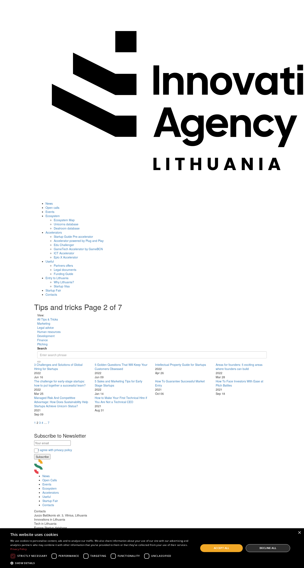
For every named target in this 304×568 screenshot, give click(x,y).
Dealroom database (67, 228)
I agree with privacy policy (55, 450)
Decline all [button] (268, 548)
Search (42, 348)
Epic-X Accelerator (66, 257)
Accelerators (53, 232)
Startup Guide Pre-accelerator (73, 236)
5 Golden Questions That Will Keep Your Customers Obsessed (121, 367)
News (49, 203)
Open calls (52, 207)
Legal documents (65, 270)
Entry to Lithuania (56, 278)
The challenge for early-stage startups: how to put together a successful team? (60, 383)
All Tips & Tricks (47, 319)
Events (49, 212)
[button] (101, 563)
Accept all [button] (221, 548)
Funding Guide (63, 274)
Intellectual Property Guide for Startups (180, 365)
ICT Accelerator (64, 253)
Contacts (51, 294)
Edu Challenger (64, 245)
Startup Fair (53, 290)
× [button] (299, 532)
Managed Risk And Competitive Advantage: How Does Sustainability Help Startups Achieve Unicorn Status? (61, 402)
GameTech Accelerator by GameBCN (78, 249)
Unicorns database (66, 224)
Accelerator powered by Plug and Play (79, 241)
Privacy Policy (18, 549)
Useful (49, 261)
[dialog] (152, 548)
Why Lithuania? (64, 282)
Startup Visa (62, 286)
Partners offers (63, 265)
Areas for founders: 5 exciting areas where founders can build (239, 367)
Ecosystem (52, 216)
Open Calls (49, 480)
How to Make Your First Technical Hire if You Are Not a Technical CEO (121, 400)
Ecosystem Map (64, 220)
